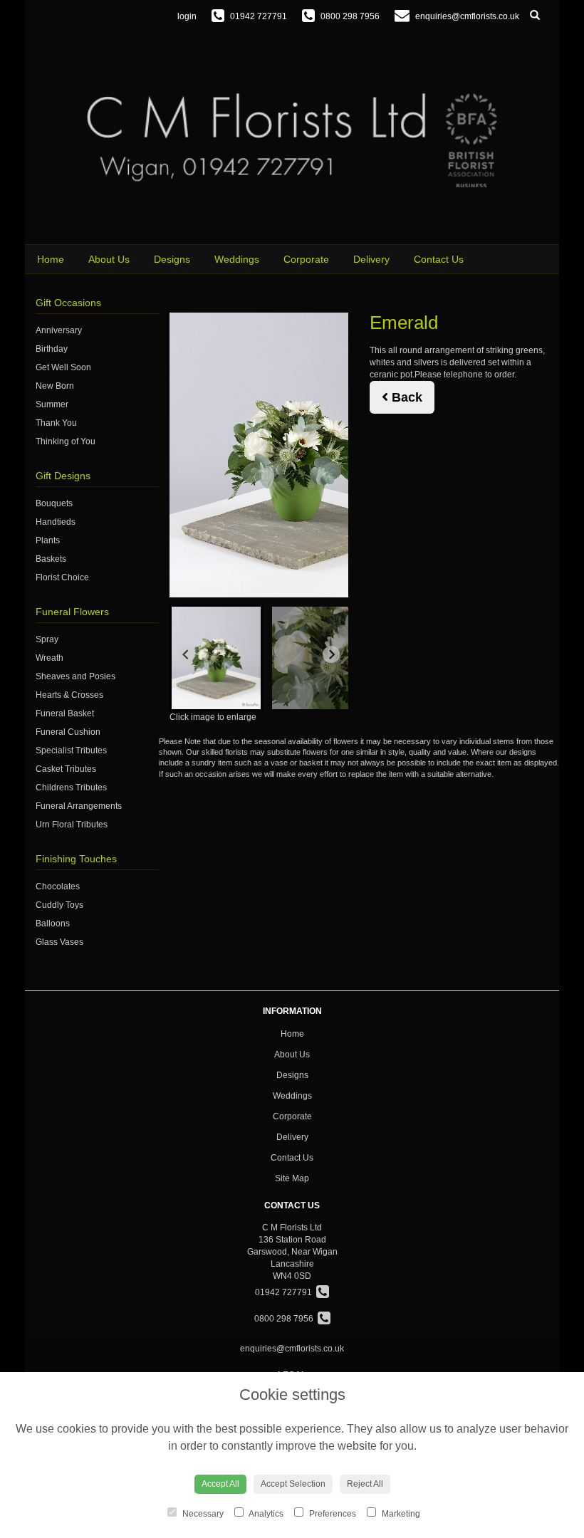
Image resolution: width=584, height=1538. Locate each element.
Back (405, 397)
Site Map (292, 1178)
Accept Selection (293, 1484)
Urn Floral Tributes (72, 825)
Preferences (331, 1514)
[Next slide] (331, 654)
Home (50, 259)
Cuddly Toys (59, 905)
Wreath (49, 658)
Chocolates (58, 886)
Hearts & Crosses (69, 695)
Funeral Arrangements (79, 806)
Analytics (265, 1514)
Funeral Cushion (68, 732)
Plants (48, 540)
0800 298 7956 (286, 1319)
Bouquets (54, 503)
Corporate (306, 259)
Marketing (400, 1514)
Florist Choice (62, 577)
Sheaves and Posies (75, 676)
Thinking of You (65, 441)
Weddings (236, 259)
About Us (109, 259)
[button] (217, 658)
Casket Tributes (66, 769)
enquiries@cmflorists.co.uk (292, 1349)
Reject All (365, 1484)
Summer (52, 404)
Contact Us (439, 259)
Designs (172, 259)
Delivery (371, 259)
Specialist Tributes (71, 750)
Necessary (202, 1514)
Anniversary (59, 330)
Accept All (220, 1484)
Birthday (52, 349)
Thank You (56, 423)
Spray (47, 639)
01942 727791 (285, 1292)
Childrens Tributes (71, 787)
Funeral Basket (65, 713)
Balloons (53, 923)
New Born (55, 386)
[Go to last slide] (186, 654)
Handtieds (55, 522)
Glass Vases (59, 942)
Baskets (51, 559)
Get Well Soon (63, 367)
